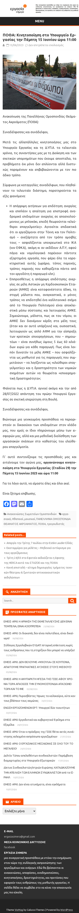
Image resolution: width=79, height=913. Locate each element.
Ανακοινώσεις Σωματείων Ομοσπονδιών (32, 514)
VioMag (19, 909)
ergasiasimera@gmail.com (19, 836)
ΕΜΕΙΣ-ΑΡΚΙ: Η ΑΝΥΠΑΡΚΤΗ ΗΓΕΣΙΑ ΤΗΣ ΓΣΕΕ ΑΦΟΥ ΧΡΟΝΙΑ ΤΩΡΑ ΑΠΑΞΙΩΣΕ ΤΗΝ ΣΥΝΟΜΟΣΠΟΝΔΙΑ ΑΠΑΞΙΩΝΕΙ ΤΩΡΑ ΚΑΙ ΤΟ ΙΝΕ (38, 684)
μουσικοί (29, 519)
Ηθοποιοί (17, 519)
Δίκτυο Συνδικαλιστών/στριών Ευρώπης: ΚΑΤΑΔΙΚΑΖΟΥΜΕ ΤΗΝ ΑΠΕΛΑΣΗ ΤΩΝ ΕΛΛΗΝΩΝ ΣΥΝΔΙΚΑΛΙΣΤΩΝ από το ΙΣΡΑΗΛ (39, 772)
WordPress (66, 909)
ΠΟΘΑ (42, 523)
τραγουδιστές (55, 523)
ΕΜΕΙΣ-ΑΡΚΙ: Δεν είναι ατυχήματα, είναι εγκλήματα (35, 784)
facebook (9, 847)
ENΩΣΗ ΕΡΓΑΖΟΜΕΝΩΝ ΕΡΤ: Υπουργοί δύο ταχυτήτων (37, 707)
